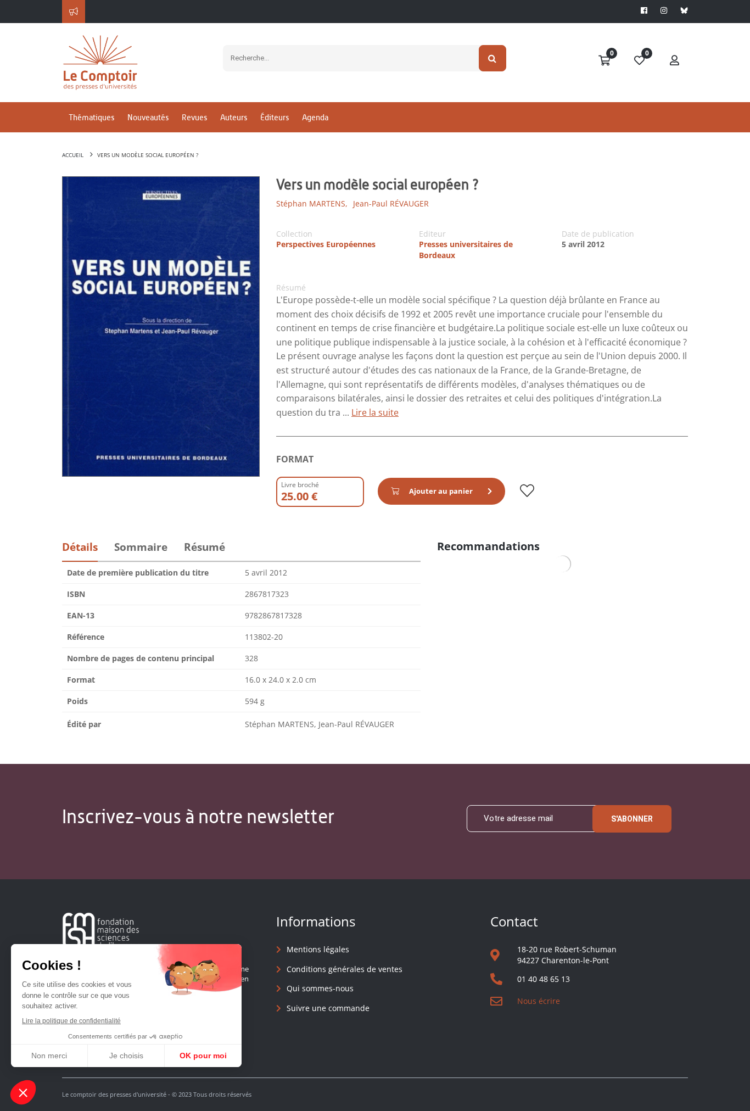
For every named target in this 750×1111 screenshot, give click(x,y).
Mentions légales (318, 949)
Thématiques (91, 117)
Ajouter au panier (440, 491)
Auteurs (233, 117)
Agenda (315, 117)
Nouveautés (148, 117)
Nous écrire (538, 1001)
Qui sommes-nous (320, 988)
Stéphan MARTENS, (312, 203)
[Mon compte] (675, 61)
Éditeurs (274, 117)
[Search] (493, 58)
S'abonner (632, 818)
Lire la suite (375, 412)
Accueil (72, 155)
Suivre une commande (328, 1008)
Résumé (204, 547)
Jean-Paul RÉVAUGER (391, 203)
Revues (194, 117)
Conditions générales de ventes (344, 969)
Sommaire (140, 547)
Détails (80, 547)
